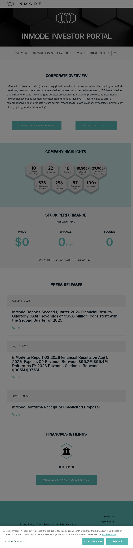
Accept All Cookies (93, 541)
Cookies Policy (109, 534)
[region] (66, 537)
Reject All (117, 541)
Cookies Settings (13, 541)
